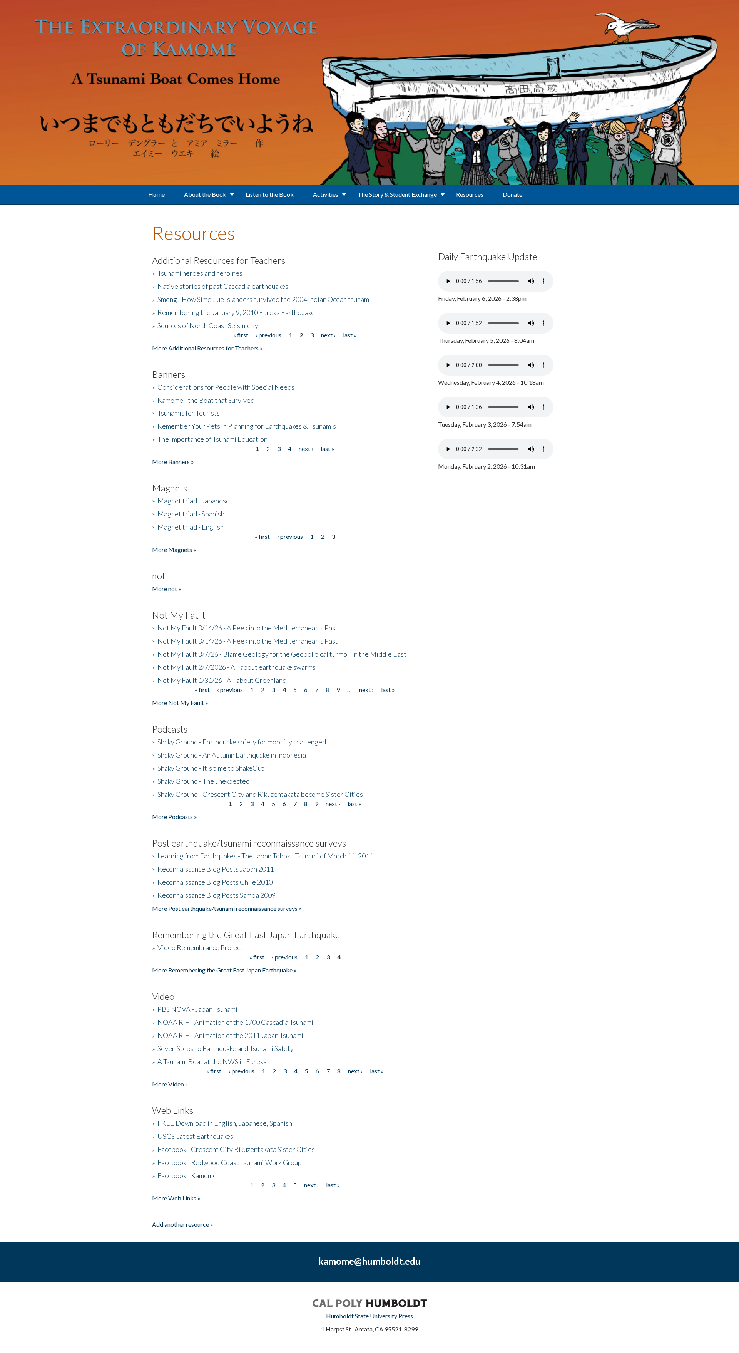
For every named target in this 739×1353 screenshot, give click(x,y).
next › (328, 335)
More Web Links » (176, 1198)
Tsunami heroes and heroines (199, 273)
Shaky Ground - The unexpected (203, 781)
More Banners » (173, 461)
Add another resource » (182, 1224)
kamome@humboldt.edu (369, 1261)
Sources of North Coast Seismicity (207, 325)
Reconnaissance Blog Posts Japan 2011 (215, 869)
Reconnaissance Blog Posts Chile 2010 (215, 882)
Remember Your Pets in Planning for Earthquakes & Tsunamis (246, 426)
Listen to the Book (270, 194)
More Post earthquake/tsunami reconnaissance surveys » (227, 908)
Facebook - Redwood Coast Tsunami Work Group (229, 1162)
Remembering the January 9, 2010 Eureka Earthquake (236, 312)
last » (350, 335)
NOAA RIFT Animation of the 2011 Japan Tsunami (230, 1035)
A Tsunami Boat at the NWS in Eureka (212, 1061)
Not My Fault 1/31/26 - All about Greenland (221, 680)
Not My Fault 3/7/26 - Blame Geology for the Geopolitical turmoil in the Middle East (281, 654)
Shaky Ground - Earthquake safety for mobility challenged (241, 742)
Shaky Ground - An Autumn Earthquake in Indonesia (231, 755)
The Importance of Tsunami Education (212, 439)
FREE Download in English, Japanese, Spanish (224, 1123)
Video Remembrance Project (200, 947)
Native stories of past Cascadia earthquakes (222, 286)
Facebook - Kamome (187, 1175)
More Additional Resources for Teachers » (207, 348)
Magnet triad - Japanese (193, 500)
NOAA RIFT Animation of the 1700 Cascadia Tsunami (235, 1022)
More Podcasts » (174, 816)
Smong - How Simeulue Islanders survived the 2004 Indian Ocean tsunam (263, 299)
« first (240, 335)
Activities (325, 194)
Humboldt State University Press (369, 1315)
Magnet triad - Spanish (190, 514)
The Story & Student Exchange (397, 194)
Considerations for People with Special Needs (225, 387)
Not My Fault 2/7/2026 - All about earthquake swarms (236, 667)
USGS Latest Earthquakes (195, 1136)
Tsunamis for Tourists (188, 413)
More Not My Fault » (180, 702)
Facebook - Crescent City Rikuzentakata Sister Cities (236, 1149)
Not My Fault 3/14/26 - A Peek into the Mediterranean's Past (247, 628)
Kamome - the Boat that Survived (205, 400)
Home (156, 194)
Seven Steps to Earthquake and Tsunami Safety (225, 1048)
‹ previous (268, 335)
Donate (512, 194)
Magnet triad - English (190, 527)
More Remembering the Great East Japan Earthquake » (224, 970)
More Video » (170, 1084)
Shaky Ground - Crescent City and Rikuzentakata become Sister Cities (260, 794)
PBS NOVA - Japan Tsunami (197, 1009)
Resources (469, 194)
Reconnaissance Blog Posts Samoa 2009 (216, 895)
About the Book (205, 194)
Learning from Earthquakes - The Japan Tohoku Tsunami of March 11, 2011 (265, 856)
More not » (166, 588)
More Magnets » (174, 549)
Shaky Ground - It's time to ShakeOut (210, 768)
